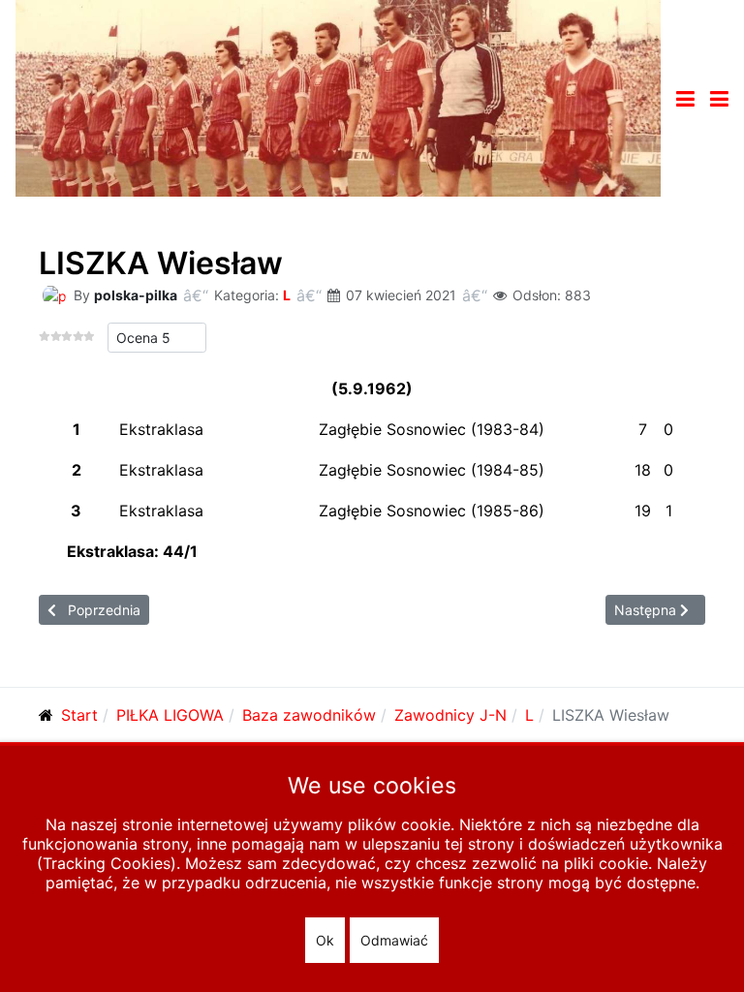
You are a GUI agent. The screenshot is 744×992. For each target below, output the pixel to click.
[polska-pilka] (54, 294)
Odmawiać (394, 940)
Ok (325, 940)
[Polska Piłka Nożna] (338, 97)
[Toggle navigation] (685, 98)
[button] (719, 98)
